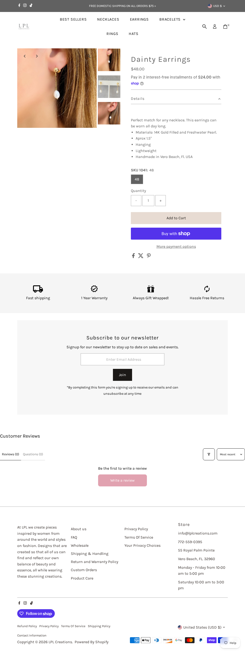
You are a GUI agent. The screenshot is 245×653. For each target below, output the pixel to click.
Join (122, 374)
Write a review (122, 480)
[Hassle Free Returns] (207, 291)
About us (78, 529)
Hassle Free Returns (207, 298)
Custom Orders (84, 570)
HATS (133, 33)
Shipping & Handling (89, 553)
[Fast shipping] (38, 291)
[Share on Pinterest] (149, 256)
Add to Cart (176, 218)
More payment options (176, 246)
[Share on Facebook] (134, 256)
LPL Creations (60, 642)
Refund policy (27, 626)
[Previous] (25, 56)
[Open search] (204, 26)
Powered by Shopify (91, 642)
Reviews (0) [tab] (10, 454)
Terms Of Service (138, 537)
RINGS (112, 33)
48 (137, 179)
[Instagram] (25, 6)
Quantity (138, 190)
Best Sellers (73, 19)
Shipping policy (99, 626)
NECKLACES (108, 19)
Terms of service (73, 626)
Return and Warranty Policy (94, 561)
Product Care (82, 578)
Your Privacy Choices (142, 545)
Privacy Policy (136, 529)
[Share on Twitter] (141, 256)
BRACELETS (170, 19)
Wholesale (80, 545)
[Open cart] (225, 26)
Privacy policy (49, 626)
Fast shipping (38, 298)
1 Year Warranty (94, 298)
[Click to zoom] (89, 56)
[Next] (36, 56)
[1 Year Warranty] (94, 291)
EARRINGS (139, 19)
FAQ (74, 537)
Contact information (31, 635)
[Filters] (209, 454)
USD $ (217, 6)
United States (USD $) (202, 627)
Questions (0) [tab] (33, 454)
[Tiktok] (30, 6)
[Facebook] (19, 6)
